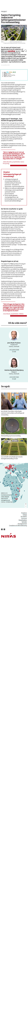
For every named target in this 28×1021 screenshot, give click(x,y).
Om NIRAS (24, 516)
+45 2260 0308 (14, 350)
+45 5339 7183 (14, 377)
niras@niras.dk (5, 500)
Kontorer (24, 518)
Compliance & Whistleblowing (18, 525)
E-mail (14, 351)
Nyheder (24, 522)
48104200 (4, 498)
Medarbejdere (23, 520)
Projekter (24, 513)
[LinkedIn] (2, 529)
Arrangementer (22, 523)
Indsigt (25, 515)
